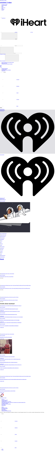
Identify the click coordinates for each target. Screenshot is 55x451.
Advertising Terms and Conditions (6, 401)
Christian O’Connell (4, 4)
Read (2, 8)
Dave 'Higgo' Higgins (5, 408)
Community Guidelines (5, 403)
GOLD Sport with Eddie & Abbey (6, 410)
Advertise (3, 9)
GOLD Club (3, 7)
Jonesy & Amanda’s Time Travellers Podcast (8, 62)
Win (0, 66)
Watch (2, 259)
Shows (3, 6)
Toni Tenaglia (3, 409)
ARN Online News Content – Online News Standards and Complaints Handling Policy (13, 402)
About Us (3, 399)
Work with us (3, 70)
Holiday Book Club (4, 63)
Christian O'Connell (4, 407)
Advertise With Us (4, 69)
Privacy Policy (4, 404)
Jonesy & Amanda (4, 5)
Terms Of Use (4, 405)
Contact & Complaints (5, 68)
